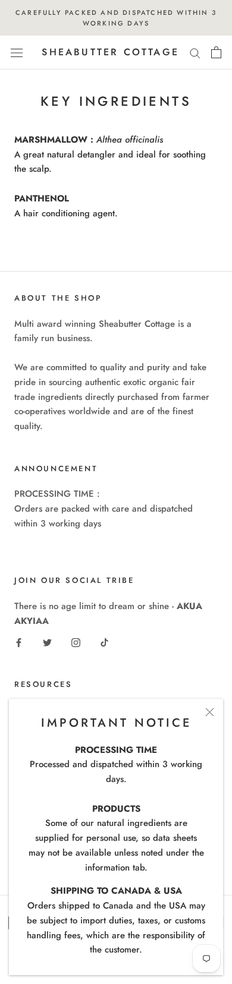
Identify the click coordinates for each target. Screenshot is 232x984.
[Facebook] (18, 642)
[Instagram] (75, 642)
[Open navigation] (17, 53)
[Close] (209, 712)
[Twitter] (47, 642)
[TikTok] (104, 642)
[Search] (195, 53)
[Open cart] (216, 52)
